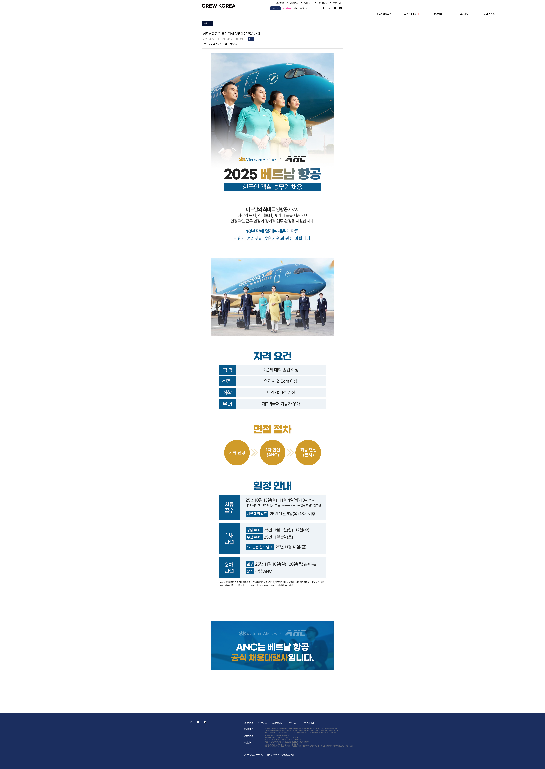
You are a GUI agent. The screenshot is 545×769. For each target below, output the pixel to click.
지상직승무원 (322, 2)
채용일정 (275, 8)
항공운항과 (308, 2)
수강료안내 (334, 732)
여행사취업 (337, 2)
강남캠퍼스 (280, 2)
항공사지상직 (294, 722)
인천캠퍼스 (294, 2)
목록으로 (207, 23)
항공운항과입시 (277, 722)
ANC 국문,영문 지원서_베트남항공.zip (221, 44)
